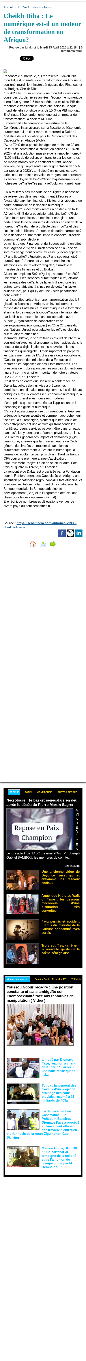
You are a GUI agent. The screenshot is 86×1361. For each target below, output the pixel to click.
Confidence (44, 792)
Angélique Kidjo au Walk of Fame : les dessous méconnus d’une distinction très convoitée (60, 903)
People (14, 792)
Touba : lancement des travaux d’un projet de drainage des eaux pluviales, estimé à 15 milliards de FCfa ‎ (59, 1092)
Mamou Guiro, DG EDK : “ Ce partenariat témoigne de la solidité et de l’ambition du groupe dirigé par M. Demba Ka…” (60, 1157)
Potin (28, 792)
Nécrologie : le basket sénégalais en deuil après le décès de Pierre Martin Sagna (43, 802)
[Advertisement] (39, 1222)
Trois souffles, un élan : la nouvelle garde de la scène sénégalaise (60, 949)
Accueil (8, 7)
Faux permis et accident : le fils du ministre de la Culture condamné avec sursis (60, 926)
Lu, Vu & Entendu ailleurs (34, 7)
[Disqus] (43, 609)
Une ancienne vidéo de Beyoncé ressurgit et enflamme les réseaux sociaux (60, 877)
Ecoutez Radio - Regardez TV (50, 979)
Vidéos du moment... (18, 979)
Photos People (67, 792)
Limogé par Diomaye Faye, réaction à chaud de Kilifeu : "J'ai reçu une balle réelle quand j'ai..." (59, 1067)
